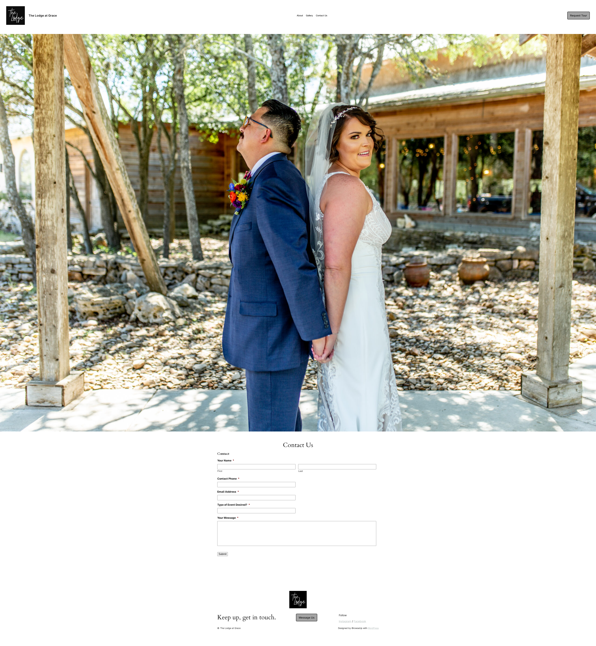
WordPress (373, 628)
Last (300, 471)
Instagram (345, 621)
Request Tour (578, 15)
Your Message (228, 517)
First (219, 471)
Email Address (228, 491)
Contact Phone (228, 478)
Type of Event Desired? (233, 504)
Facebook (360, 621)
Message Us (306, 617)
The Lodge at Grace (43, 15)
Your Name (225, 460)
